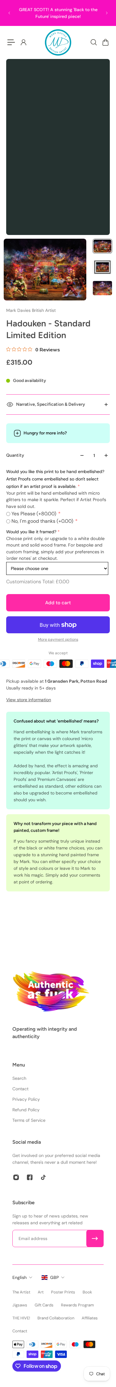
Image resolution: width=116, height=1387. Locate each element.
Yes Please (33, 513)
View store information (28, 699)
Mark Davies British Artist (31, 310)
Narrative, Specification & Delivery (50, 404)
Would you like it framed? (31, 531)
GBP (54, 1277)
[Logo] (58, 42)
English (19, 1277)
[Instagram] (16, 1177)
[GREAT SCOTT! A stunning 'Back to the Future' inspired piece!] (58, 13)
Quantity (15, 455)
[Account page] (23, 42)
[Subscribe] (95, 1238)
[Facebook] (30, 1177)
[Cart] (105, 42)
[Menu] (11, 42)
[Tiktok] (43, 1177)
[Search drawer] (93, 42)
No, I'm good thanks (42, 521)
